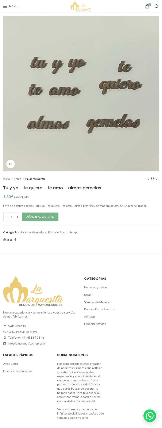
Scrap (18, 178)
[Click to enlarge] (10, 164)
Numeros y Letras (95, 287)
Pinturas (89, 316)
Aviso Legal (10, 363)
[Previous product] (148, 179)
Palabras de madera (33, 232)
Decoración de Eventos (99, 309)
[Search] (157, 6)
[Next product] (157, 179)
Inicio (7, 178)
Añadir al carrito (40, 216)
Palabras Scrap (35, 178)
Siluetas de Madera (96, 302)
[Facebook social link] (15, 239)
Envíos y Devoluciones (17, 371)
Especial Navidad (95, 324)
